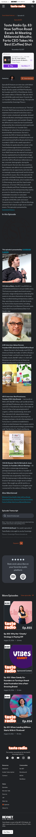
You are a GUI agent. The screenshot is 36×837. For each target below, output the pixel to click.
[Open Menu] (3, 6)
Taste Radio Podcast (8, 15)
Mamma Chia (7, 497)
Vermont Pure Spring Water (23, 499)
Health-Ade (16, 497)
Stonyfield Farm (7, 499)
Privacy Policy (21, 824)
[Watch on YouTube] (18, 758)
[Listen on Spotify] (13, 577)
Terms (14, 824)
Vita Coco (15, 502)
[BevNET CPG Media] (18, 1)
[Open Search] (32, 6)
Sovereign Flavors (8, 210)
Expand (16, 543)
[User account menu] (33, 2)
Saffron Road (25, 497)
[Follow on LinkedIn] (29, 758)
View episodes (26, 595)
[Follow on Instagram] (23, 758)
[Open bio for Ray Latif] (12, 78)
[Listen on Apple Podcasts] (23, 577)
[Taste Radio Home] (18, 6)
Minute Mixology (25, 502)
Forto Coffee (6, 502)
